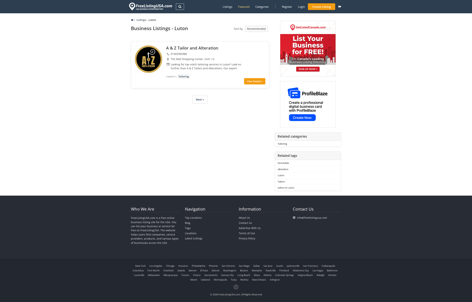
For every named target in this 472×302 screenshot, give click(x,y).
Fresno (197, 275)
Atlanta (267, 275)
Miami (193, 279)
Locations (191, 233)
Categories (262, 6)
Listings (227, 6)
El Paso (204, 270)
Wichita (244, 279)
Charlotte (168, 270)
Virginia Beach (305, 275)
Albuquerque (170, 275)
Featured (243, 6)
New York (140, 265)
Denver (193, 270)
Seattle (181, 270)
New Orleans (259, 279)
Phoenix (213, 265)
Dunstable (283, 163)
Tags (188, 228)
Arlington (275, 279)
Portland (284, 270)
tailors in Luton (286, 187)
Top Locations (193, 217)
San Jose (268, 265)
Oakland (205, 279)
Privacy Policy (247, 238)
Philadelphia (198, 265)
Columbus (138, 270)
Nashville (271, 270)
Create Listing (321, 6)
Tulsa (234, 279)
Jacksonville (293, 265)
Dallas (256, 265)
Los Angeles (155, 265)
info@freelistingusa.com (312, 217)
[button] (339, 6)
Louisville (139, 275)
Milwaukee (154, 275)
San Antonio (228, 265)
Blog (187, 223)
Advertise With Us (250, 228)
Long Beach (243, 275)
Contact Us (245, 223)
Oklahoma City (301, 270)
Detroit (215, 270)
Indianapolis (328, 265)
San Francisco (310, 265)
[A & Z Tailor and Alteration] (148, 59)
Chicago (170, 265)
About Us (244, 217)
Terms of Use (247, 233)
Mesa (257, 275)
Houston (183, 265)
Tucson (185, 275)
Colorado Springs (284, 275)
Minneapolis (220, 279)
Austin (279, 265)
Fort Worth (154, 270)
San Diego (244, 265)
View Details (254, 81)
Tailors (281, 181)
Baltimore (332, 270)
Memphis (257, 270)
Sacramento (211, 275)
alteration (283, 169)
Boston (244, 270)
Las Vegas (318, 270)
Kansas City (227, 275)
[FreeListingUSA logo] (150, 6)
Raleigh (320, 275)
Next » (200, 99)
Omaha (332, 275)
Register (287, 6)
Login (301, 6)
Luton (281, 175)
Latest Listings (193, 238)
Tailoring (183, 76)
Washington (229, 270)
